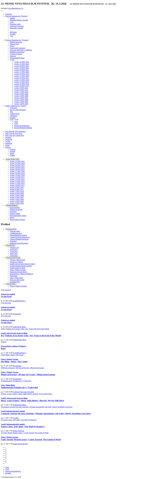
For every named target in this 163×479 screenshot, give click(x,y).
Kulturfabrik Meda (19, 327)
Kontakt (8, 473)
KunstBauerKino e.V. (16, 8)
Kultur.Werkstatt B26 (20, 444)
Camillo (16, 418)
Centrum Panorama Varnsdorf (23, 392)
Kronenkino (17, 314)
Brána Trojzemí (18, 431)
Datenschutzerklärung (13, 471)
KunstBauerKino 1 (19, 301)
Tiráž (7, 467)
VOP (7, 469)
